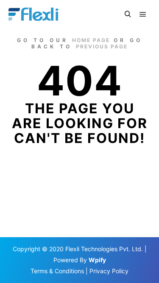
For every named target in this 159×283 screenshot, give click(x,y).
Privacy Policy (108, 271)
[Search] (127, 14)
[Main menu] (143, 14)
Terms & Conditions (57, 271)
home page (91, 40)
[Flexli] (34, 14)
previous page (102, 46)
